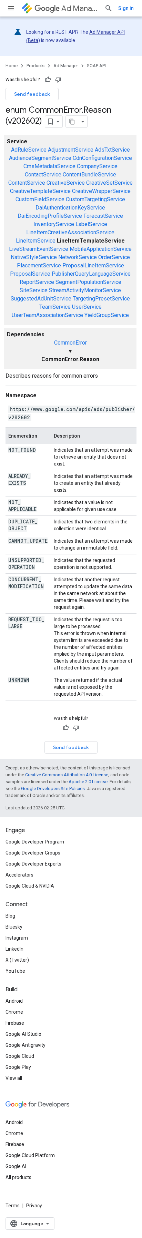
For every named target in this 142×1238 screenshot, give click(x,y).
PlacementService (39, 265)
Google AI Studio (23, 1034)
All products (18, 1177)
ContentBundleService (89, 174)
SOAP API (96, 65)
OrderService (114, 257)
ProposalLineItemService (93, 265)
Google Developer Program (35, 842)
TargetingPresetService (101, 298)
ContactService (43, 174)
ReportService (37, 282)
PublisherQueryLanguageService (91, 273)
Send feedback (32, 94)
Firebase (15, 1023)
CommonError (70, 342)
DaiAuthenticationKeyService (70, 207)
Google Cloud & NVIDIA (30, 886)
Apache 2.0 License (88, 781)
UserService (87, 307)
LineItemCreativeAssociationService (70, 232)
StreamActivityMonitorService (85, 290)
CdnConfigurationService (102, 158)
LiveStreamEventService (38, 249)
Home (12, 65)
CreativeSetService (109, 183)
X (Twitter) (17, 960)
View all (14, 1078)
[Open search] (108, 8)
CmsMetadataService (49, 166)
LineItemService (35, 240)
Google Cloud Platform (30, 1155)
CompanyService (97, 166)
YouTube (15, 971)
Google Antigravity (25, 1045)
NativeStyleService (34, 257)
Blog (10, 916)
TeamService (55, 307)
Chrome (14, 1012)
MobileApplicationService (101, 249)
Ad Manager (80, 8)
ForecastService (103, 216)
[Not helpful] (58, 79)
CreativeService (66, 183)
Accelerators (19, 875)
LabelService (91, 224)
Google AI (16, 1166)
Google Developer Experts (33, 864)
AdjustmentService (70, 149)
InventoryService (53, 224)
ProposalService (30, 273)
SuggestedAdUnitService (41, 298)
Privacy (34, 1205)
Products (35, 65)
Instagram (17, 938)
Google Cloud (20, 1056)
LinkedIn (14, 949)
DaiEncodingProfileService (50, 216)
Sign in (126, 8)
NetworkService (77, 257)
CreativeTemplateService (40, 191)
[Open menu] (11, 8)
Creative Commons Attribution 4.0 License (66, 774)
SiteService (34, 290)
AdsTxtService (112, 149)
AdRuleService (29, 149)
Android (14, 1001)
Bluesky (14, 927)
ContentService (26, 183)
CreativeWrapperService (101, 191)
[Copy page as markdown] (72, 121)
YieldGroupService (106, 315)
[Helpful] (48, 79)
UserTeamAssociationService (47, 315)
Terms (13, 1205)
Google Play (18, 1067)
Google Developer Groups (33, 853)
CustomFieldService (40, 199)
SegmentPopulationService (88, 282)
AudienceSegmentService (40, 158)
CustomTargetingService (95, 199)
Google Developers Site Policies (53, 788)
